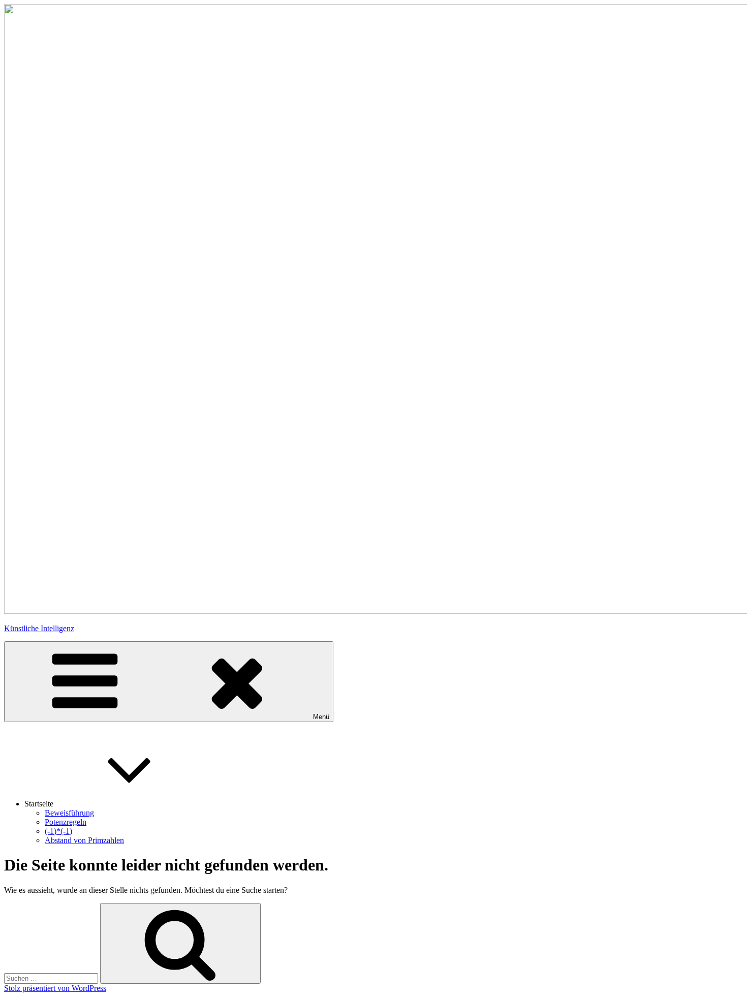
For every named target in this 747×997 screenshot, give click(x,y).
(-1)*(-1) (58, 831)
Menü (321, 717)
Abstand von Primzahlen (84, 840)
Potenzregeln (65, 822)
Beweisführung (69, 812)
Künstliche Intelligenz (39, 628)
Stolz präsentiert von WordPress (55, 988)
